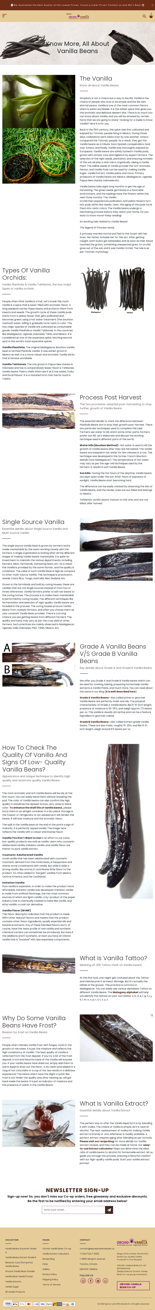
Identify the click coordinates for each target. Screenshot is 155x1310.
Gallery (46, 1269)
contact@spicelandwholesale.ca (97, 1248)
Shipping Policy (50, 1279)
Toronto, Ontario (88, 1264)
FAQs (45, 1264)
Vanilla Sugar (12, 1286)
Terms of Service (52, 1284)
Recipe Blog (49, 1258)
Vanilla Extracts (13, 1281)
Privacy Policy (50, 1274)
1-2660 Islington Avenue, (92, 1258)
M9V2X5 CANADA (88, 1269)
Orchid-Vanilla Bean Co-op (57, 1248)
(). (121, 691)
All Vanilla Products (15, 1291)
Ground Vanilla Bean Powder (20, 1271)
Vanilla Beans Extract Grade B (20, 1257)
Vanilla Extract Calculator (56, 1253)
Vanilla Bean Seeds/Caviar (19, 1276)
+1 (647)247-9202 (89, 1253)
